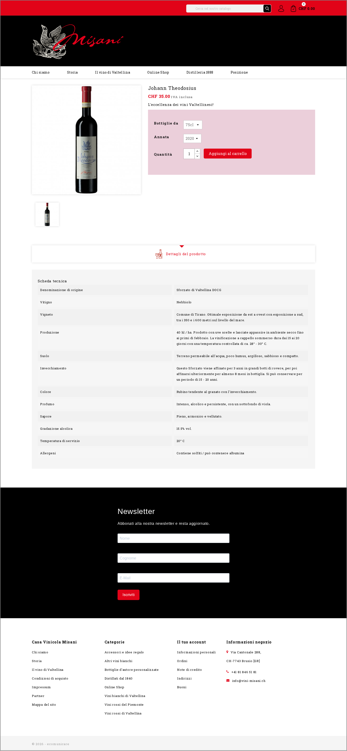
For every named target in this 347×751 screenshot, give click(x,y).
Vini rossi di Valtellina (123, 713)
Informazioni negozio (249, 641)
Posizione (239, 72)
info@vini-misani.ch (249, 681)
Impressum (41, 687)
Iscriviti (129, 594)
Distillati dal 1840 (119, 678)
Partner (38, 696)
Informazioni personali (196, 652)
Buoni (181, 687)
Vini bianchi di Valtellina (125, 696)
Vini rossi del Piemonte (124, 704)
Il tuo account (191, 641)
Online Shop (158, 72)
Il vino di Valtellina (112, 72)
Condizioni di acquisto (50, 678)
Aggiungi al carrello (228, 153)
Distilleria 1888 (199, 72)
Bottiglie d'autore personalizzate (132, 670)
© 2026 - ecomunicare (50, 744)
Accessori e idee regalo (124, 652)
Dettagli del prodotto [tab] (186, 253)
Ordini (182, 661)
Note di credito (189, 670)
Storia (72, 72)
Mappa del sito (44, 704)
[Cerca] (267, 8)
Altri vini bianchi (118, 661)
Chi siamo (41, 72)
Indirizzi (184, 678)
